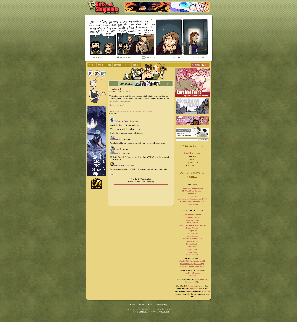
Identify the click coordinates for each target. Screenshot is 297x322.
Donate (136, 65)
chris (120, 111)
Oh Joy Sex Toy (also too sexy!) (192, 263)
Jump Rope (192, 251)
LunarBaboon (192, 235)
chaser (144, 111)
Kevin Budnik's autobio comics (192, 201)
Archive (150, 57)
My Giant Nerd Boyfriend (192, 190)
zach (133, 111)
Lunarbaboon (192, 204)
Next (174, 57)
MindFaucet (143, 311)
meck (124, 111)
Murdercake (192, 249)
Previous (125, 57)
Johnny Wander (192, 227)
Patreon (118, 65)
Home (92, 65)
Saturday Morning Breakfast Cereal (192, 225)
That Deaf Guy (192, 233)
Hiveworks (165, 311)
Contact (196, 65)
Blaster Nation (192, 241)
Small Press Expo (192, 153)
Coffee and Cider (195, 288)
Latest (197, 57)
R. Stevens (189, 285)
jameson (138, 111)
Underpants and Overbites (192, 188)
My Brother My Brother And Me (196, 280)
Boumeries (192, 193)
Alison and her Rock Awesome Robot (192, 198)
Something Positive (192, 217)
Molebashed (192, 246)
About (101, 65)
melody (149, 111)
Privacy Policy (161, 304)
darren (129, 111)
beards (115, 111)
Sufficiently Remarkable (192, 238)
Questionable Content (192, 214)
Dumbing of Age (192, 219)
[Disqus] (141, 146)
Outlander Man (192, 254)
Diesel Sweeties (192, 222)
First (99, 57)
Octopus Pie (192, 230)
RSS (206, 65)
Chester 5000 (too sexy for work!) (192, 261)
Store (127, 65)
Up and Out (192, 196)
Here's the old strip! (116, 105)
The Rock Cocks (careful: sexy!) (192, 266)
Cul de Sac (192, 275)
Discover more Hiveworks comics (126, 83)
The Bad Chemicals (192, 272)
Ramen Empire (192, 243)
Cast (109, 65)
